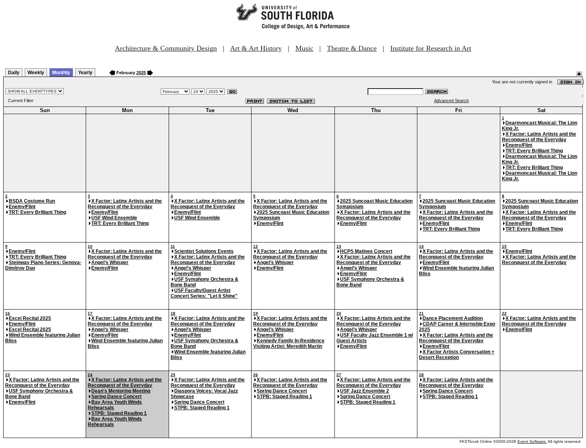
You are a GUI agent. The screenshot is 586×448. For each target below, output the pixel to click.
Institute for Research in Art (430, 48)
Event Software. (532, 441)
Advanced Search (451, 100)
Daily (14, 72)
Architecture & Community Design (166, 48)
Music (304, 48)
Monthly (61, 72)
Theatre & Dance (352, 48)
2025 (141, 72)
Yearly (85, 72)
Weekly (36, 72)
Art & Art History (256, 48)
